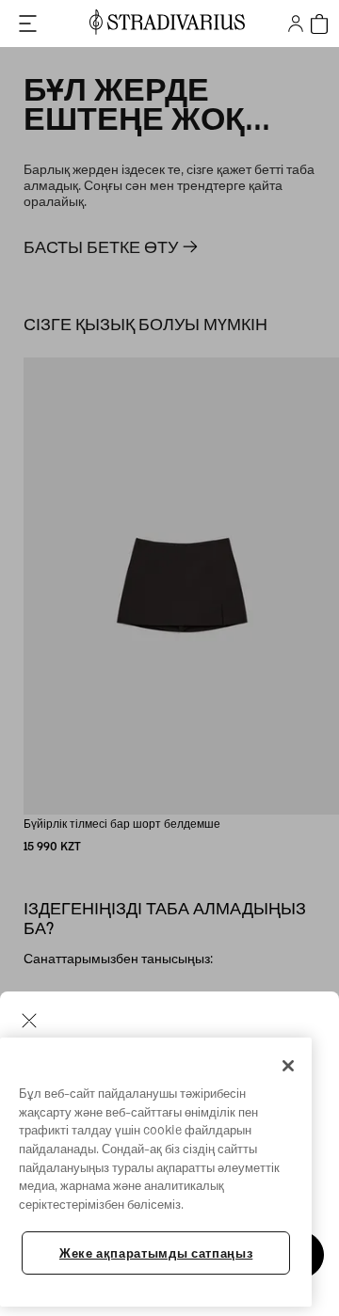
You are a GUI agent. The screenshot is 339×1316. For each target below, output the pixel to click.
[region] (156, 1172)
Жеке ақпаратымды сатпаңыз (155, 1253)
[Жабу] (288, 1065)
